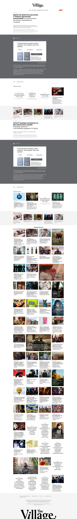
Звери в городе (41, 308)
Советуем (41, 290)
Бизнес (35, 10)
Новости (19, 92)
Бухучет (28, 255)
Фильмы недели (29, 290)
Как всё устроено (54, 201)
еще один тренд (54, 378)
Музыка (15, 308)
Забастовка (28, 325)
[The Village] (38, 6)
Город (30, 10)
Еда (42, 10)
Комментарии (15, 201)
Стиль (45, 10)
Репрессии (15, 378)
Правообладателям (35, 496)
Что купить (41, 255)
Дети (47, 10)
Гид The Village (16, 290)
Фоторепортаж (29, 343)
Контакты (41, 496)
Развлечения (39, 10)
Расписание (28, 378)
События (41, 466)
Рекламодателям (22, 497)
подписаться (36, 54)
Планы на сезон (54, 96)
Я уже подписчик (17, 143)
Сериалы (15, 255)
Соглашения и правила (47, 496)
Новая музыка (54, 290)
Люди (33, 10)
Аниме (27, 413)
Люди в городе (28, 201)
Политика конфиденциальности (25, 496)
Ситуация (28, 308)
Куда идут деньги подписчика (41, 62)
